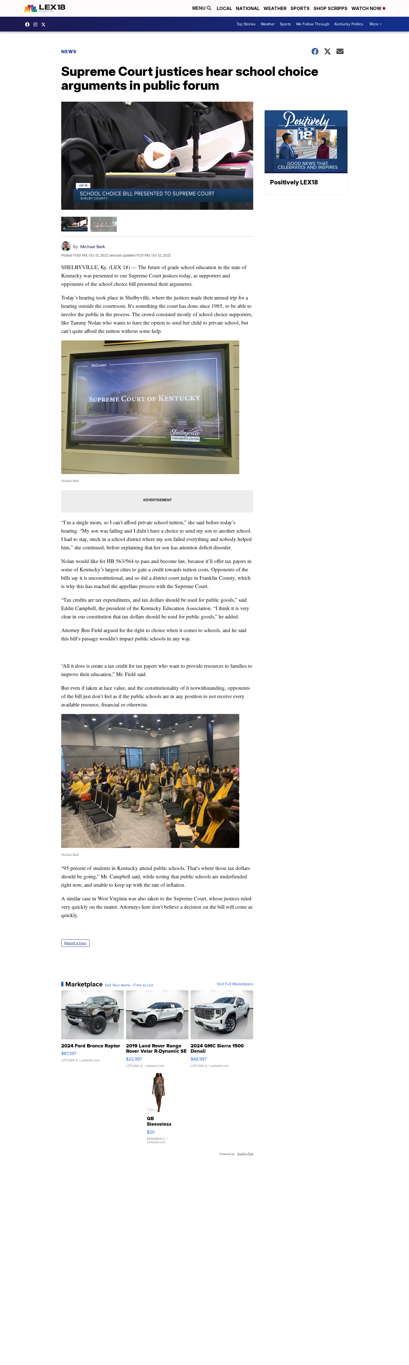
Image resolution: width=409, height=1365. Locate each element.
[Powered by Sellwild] (245, 1154)
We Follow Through (312, 24)
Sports (300, 8)
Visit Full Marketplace (235, 984)
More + (375, 24)
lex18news (44, 24)
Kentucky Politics (348, 24)
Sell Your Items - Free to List (129, 985)
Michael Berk (92, 246)
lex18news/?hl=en (36, 24)
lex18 (28, 24)
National (248, 8)
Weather (275, 8)
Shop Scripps (331, 8)
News (69, 51)
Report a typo (75, 943)
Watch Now (367, 8)
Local (224, 8)
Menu (199, 8)
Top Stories (246, 24)
